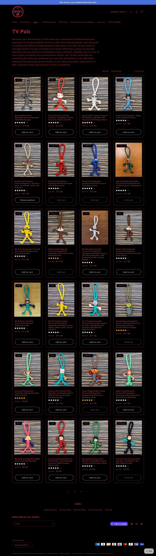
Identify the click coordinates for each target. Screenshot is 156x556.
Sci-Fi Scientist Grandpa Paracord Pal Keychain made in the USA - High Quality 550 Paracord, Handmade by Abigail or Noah (94, 325)
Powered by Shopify (38, 553)
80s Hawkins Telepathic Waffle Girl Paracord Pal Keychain (27, 460)
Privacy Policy (65, 510)
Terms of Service (95, 510)
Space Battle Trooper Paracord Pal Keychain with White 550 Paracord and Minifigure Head (95, 117)
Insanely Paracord (24, 553)
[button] (36, 22)
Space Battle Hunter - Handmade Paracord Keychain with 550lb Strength (27, 117)
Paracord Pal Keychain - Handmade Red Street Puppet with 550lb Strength (60, 183)
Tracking (108, 510)
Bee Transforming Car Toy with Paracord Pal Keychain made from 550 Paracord (27, 251)
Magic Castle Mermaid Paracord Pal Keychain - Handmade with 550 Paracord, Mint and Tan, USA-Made (128, 394)
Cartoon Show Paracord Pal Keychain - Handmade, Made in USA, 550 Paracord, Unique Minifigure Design (60, 394)
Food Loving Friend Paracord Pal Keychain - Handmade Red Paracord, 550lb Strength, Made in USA (60, 462)
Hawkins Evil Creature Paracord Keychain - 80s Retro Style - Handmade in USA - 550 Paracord (27, 184)
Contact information (106, 553)
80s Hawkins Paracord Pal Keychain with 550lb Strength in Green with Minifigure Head (94, 461)
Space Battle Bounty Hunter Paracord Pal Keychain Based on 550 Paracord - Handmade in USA (128, 184)
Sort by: (105, 71)
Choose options (27, 200)
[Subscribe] (52, 523)
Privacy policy (64, 553)
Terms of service (77, 553)
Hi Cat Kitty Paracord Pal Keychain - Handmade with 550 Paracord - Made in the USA (60, 117)
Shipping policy (91, 553)
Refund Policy (80, 510)
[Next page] (87, 491)
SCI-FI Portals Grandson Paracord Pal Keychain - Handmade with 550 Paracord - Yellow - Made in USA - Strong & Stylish (60, 325)
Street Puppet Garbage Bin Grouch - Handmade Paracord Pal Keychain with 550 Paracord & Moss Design (128, 324)
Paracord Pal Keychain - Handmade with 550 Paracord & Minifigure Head (94, 183)
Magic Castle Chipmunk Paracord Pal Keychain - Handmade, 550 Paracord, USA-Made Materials (61, 252)
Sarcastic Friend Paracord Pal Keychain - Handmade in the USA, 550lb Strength (128, 461)
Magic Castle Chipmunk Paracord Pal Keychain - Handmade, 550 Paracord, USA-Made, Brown (128, 252)
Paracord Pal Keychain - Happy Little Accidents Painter (128, 116)
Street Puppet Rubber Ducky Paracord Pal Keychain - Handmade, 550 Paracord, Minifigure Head (93, 394)
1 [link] (68, 491)
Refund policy (52, 553)
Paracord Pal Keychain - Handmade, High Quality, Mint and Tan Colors (27, 393)
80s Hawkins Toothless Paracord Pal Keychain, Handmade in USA (24, 323)
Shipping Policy (50, 510)
